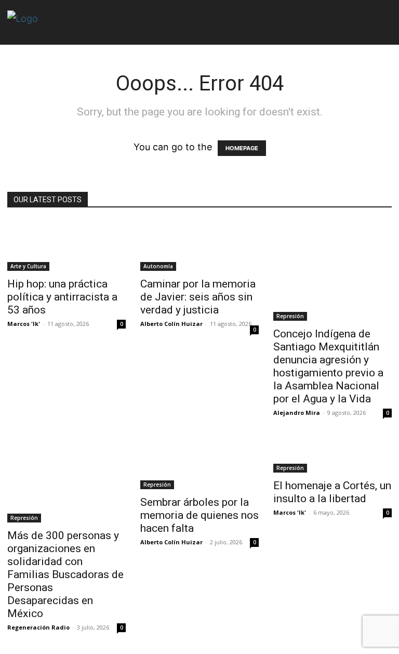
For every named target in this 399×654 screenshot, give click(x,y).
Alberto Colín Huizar (171, 324)
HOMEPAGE (241, 148)
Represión (290, 316)
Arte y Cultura (28, 266)
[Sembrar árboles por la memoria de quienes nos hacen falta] (199, 464)
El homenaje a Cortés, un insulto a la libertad (332, 492)
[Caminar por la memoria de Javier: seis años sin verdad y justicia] (199, 246)
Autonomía (158, 266)
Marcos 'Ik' (23, 324)
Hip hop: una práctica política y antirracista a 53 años (62, 297)
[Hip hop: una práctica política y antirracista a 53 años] (66, 246)
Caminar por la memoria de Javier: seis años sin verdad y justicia (198, 297)
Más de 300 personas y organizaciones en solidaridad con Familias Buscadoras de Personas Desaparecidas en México (65, 574)
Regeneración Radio (38, 627)
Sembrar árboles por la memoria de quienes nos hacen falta (199, 515)
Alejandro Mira (296, 412)
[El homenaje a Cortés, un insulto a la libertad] (332, 456)
